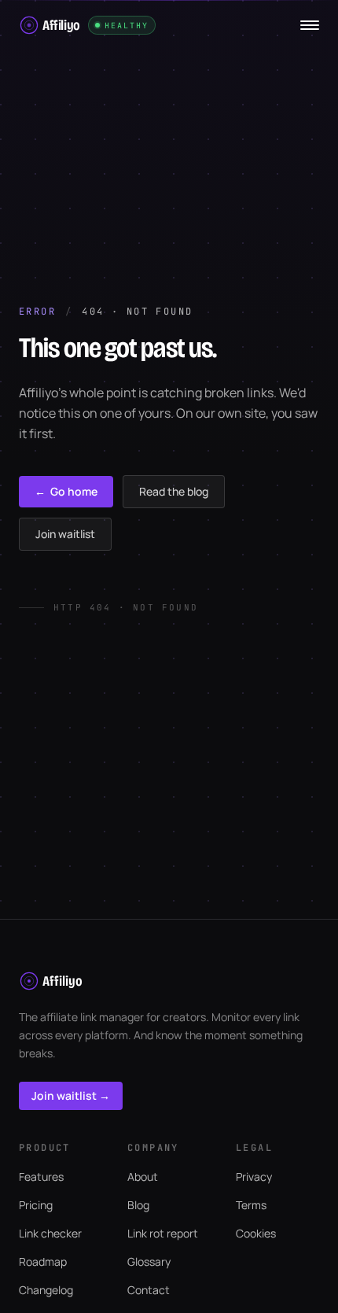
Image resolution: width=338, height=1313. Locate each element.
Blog (138, 1204)
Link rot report (162, 1233)
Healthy (127, 25)
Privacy (254, 1176)
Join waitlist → (70, 1095)
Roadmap (43, 1261)
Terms (251, 1204)
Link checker (50, 1233)
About (142, 1176)
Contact (148, 1289)
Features (41, 1176)
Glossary (149, 1261)
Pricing (36, 1204)
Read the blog (173, 491)
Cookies (256, 1233)
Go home (66, 491)
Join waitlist (65, 533)
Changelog (46, 1289)
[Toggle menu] (309, 25)
